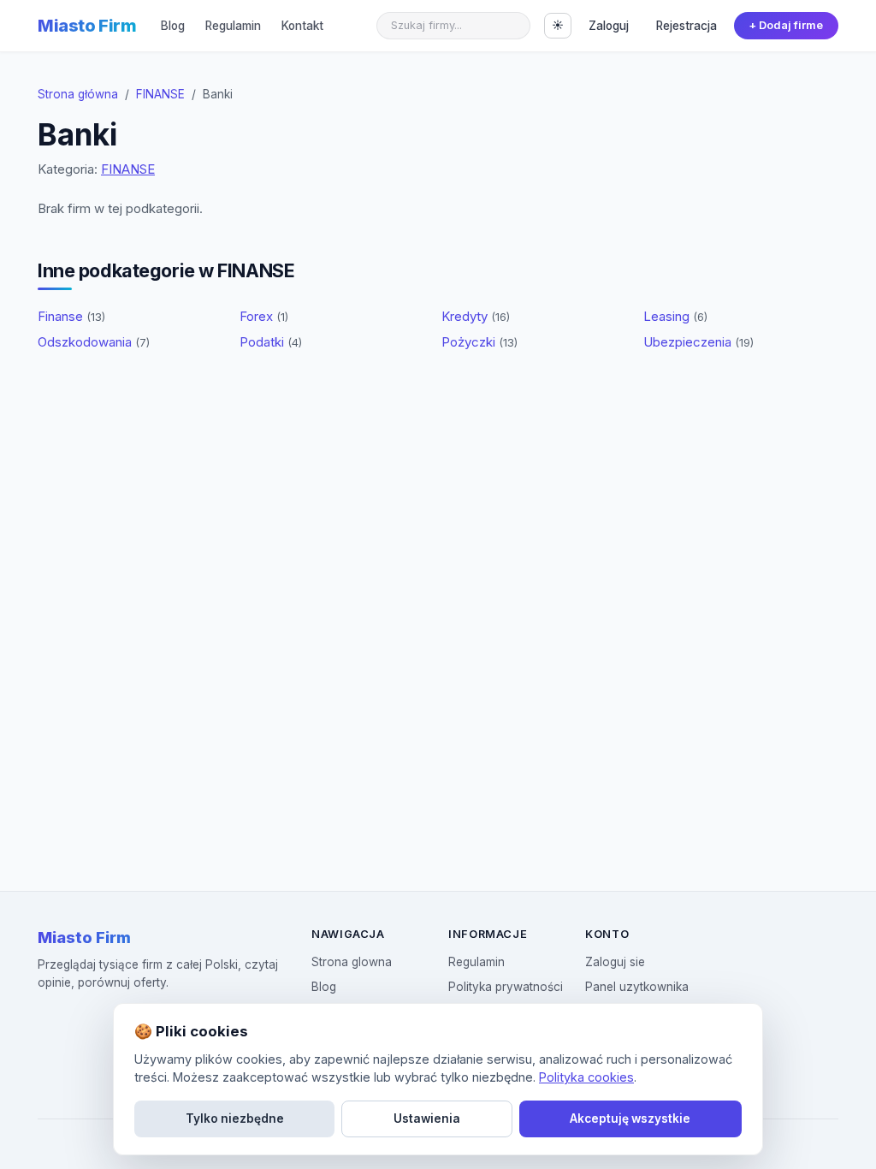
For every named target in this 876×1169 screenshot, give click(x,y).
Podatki (271, 342)
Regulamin (233, 26)
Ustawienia (427, 1118)
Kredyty (475, 316)
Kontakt (302, 26)
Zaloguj (609, 26)
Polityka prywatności (505, 987)
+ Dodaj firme (786, 25)
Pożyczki (479, 342)
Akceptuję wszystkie (630, 1118)
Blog (173, 26)
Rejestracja (686, 26)
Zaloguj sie (615, 962)
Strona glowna (351, 962)
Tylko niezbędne (235, 1118)
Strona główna (78, 94)
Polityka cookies (586, 1077)
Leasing (675, 316)
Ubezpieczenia (698, 342)
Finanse (71, 316)
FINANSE (160, 94)
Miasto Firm (87, 25)
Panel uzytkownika (637, 987)
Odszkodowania (94, 342)
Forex (264, 316)
